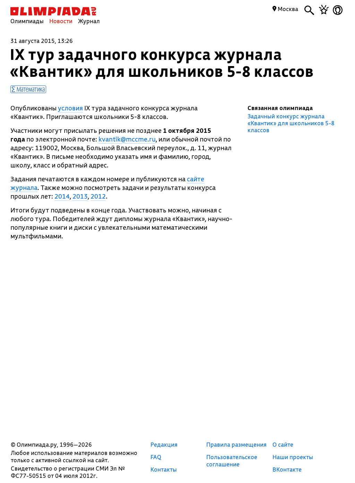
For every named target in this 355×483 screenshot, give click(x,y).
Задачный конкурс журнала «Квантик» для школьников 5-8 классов (291, 123)
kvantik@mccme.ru (127, 139)
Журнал (89, 21)
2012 (98, 196)
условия (70, 108)
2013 (80, 196)
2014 (62, 196)
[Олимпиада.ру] (53, 11)
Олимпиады (27, 21)
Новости (60, 21)
